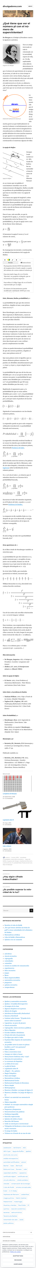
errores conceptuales (23, 1187)
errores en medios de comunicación (17, 966)
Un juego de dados (11, 1131)
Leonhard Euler (7, 862)
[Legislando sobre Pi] (17, 810)
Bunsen (19, 1169)
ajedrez (28, 1151)
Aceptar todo (18, 1256)
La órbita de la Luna (11, 1064)
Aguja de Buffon (18, 1151)
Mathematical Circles (12, 1080)
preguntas (8, 982)
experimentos (9, 968)
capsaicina (22, 1173)
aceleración (7, 1148)
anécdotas (23, 857)
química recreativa (11, 985)
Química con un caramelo (13, 939)
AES (24, 1148)
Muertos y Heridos (9, 1205)
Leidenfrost (25, 1194)
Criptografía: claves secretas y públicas (18, 1028)
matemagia (18, 1201)
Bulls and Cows (8, 1169)
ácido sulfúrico (8, 1223)
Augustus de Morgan (13, 861)
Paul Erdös (22, 1205)
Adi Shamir (17, 1148)
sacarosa (6, 1212)
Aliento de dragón (11, 1011)
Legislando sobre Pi (8, 820)
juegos (7, 973)
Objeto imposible (10, 1102)
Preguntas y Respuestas (13, 1109)
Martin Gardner (21, 1198)
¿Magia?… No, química (12, 1071)
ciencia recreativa (11, 956)
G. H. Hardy (13, 1191)
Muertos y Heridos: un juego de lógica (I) (19, 1090)
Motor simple (9, 1085)
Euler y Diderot (7, 846)
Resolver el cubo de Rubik (13, 925)
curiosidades (6, 859)
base (12, 1166)
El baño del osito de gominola (15, 1035)
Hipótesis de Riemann (26, 861)
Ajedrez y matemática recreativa (16, 1001)
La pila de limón (10, 1066)
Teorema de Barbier (10, 1216)
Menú (30, 6)
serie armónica (16, 1212)
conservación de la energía (20, 1184)
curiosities (8, 963)
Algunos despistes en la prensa (15, 1008)
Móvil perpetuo (10, 1088)
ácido (21, 1219)
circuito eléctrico (9, 1180)
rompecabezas (10, 987)
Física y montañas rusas (13, 1052)
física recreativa (10, 970)
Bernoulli (19, 1166)
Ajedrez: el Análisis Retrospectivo (16, 1004)
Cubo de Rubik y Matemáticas (15, 937)
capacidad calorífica (10, 1173)
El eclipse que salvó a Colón (14, 1037)
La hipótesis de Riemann (10, 793)
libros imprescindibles (12, 978)
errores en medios (9, 1241)
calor (25, 1169)
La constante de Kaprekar (13, 1061)
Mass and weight (10, 1076)
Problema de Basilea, (15, 504)
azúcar (23, 1162)
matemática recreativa (17, 859)
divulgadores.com (12, 6)
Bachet (6, 1166)
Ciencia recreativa (11, 1025)
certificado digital (9, 1176)
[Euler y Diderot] (17, 836)
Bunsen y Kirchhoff (11, 1016)
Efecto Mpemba (10, 1030)
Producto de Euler (18, 448)
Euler (5, 1191)
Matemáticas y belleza (12, 935)
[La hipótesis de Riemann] (17, 784)
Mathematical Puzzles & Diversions (17, 1083)
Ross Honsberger (7, 864)
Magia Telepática (10, 1073)
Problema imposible (11, 1114)
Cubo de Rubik (8, 1187)
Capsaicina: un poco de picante (15, 1023)
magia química (8, 1198)
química (6, 1209)
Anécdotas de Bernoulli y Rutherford (17, 1013)
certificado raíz (23, 1176)
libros (6, 975)
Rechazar (17, 1260)
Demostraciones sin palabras (14, 1112)
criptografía (9, 958)
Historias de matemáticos (13, 1059)
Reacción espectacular (12, 1116)
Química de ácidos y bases (13, 1119)
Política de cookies (15, 1252)
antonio (7, 857)
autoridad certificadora (11, 1162)
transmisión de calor (10, 1219)
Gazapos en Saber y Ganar (13, 1054)
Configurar (18, 1264)
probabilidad (17, 862)
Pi (12, 862)
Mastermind (7, 1201)
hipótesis (6, 468)
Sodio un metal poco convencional (16, 1124)
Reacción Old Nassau (12, 1121)
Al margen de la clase (12, 1006)
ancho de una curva (10, 1155)
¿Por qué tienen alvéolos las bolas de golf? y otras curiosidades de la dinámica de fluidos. (18, 930)
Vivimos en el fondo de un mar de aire (18, 1133)
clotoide (6, 1184)
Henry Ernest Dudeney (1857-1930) (17, 1056)
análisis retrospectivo (10, 1158)
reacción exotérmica (18, 1209)
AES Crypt (7, 1151)
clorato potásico (22, 1180)
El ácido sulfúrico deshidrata (14, 1032)
